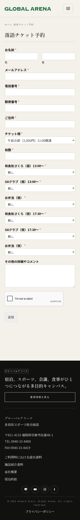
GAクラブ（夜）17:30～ (23, 230)
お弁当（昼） (15, 198)
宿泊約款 (11, 479)
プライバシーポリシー (40, 511)
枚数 (9, 150)
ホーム (8, 24)
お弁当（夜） (15, 246)
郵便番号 (12, 102)
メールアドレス (17, 70)
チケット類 (14, 134)
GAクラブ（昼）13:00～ (23, 182)
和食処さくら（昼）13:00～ (25, 166)
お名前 (10, 50)
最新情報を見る (40, 397)
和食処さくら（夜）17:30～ (25, 214)
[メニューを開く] (68, 8)
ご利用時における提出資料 (23, 457)
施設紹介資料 (14, 464)
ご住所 (10, 118)
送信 (11, 317)
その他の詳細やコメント (22, 262)
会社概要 (11, 472)
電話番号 (12, 86)
